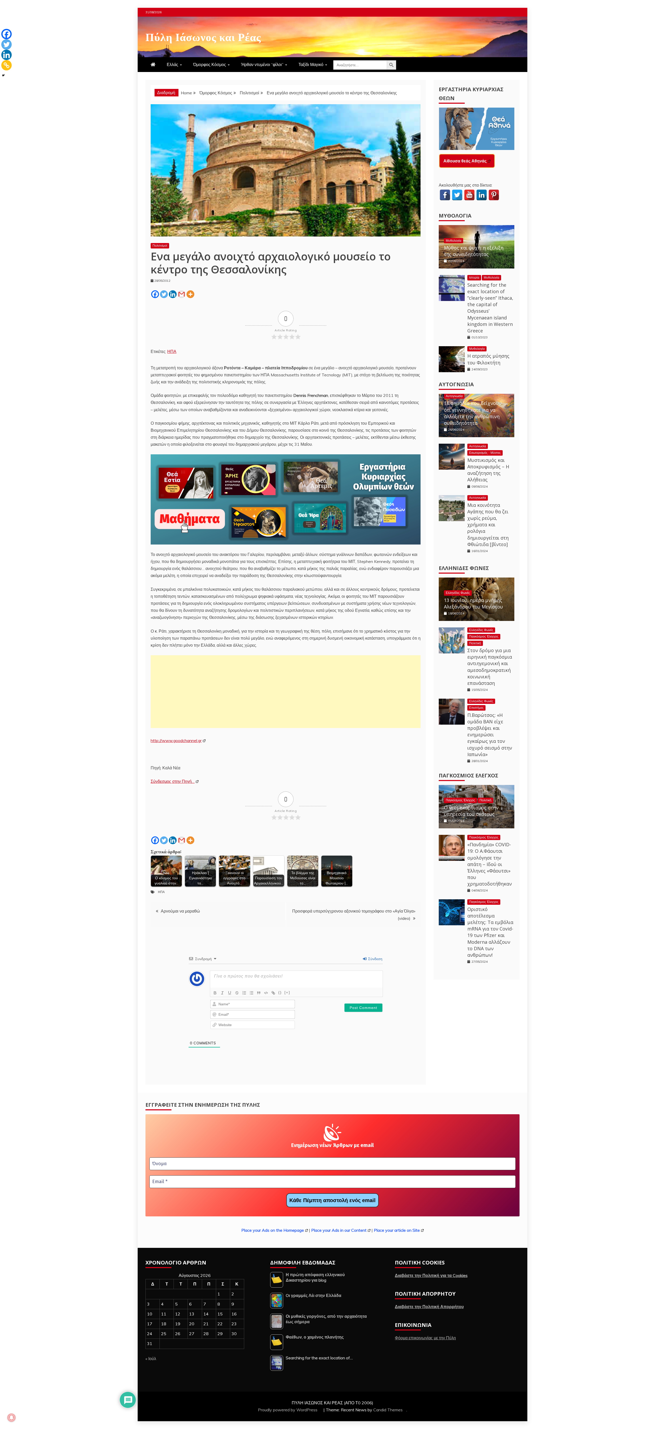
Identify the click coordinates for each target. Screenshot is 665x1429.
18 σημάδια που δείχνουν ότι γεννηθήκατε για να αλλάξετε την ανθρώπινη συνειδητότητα (472, 413)
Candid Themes (388, 1409)
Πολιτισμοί (159, 245)
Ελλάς (172, 64)
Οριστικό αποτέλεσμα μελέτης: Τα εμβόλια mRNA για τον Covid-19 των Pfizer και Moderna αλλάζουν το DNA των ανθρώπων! (490, 932)
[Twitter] (164, 294)
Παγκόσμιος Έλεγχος (483, 636)
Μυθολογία (455, 215)
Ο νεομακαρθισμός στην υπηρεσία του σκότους (471, 810)
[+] (287, 992)
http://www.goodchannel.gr (176, 740)
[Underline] (229, 993)
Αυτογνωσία (456, 384)
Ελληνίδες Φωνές (464, 568)
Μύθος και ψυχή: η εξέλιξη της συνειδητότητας (473, 251)
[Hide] (3, 75)
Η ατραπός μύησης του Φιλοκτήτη (488, 359)
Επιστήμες (476, 708)
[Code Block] (266, 993)
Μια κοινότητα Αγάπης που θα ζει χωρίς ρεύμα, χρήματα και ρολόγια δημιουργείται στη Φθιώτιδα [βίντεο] (488, 524)
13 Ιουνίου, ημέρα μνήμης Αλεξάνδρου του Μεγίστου (473, 603)
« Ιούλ (150, 1358)
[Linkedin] (173, 294)
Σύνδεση (374, 958)
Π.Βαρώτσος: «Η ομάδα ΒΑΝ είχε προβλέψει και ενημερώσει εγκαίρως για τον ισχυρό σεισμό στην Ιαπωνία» (489, 734)
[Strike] (237, 993)
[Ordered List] (244, 993)
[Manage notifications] (11, 1417)
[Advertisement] (286, 691)
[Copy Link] (6, 65)
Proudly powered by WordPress (288, 1409)
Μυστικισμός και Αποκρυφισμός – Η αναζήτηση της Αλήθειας (488, 470)
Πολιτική (475, 643)
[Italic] (222, 993)
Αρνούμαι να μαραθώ (180, 911)
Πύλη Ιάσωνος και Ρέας (203, 36)
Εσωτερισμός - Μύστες (485, 453)
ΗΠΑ (171, 351)
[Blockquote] (258, 993)
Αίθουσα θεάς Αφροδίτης (468, 160)
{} (280, 992)
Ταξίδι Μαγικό (310, 64)
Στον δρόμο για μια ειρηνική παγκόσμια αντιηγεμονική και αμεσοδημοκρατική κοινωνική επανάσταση (489, 666)
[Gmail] (181, 294)
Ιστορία (474, 277)
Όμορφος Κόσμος (209, 64)
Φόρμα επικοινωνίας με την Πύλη (425, 1337)
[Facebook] (155, 294)
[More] (190, 294)
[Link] (273, 993)
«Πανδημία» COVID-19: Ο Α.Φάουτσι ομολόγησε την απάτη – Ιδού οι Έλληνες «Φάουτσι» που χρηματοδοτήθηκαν (489, 864)
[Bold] (215, 993)
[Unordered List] (251, 993)
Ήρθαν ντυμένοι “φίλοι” (262, 64)
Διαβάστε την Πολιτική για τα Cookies (431, 1275)
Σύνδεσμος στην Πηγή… (173, 781)
